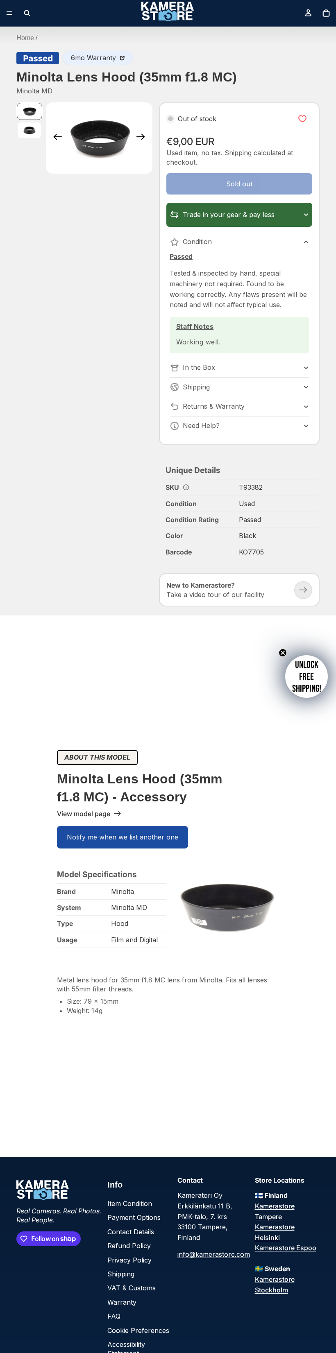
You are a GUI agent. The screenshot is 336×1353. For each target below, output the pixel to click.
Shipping (196, 387)
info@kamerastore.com (213, 1254)
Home (25, 37)
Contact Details (130, 1232)
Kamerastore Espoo (285, 1248)
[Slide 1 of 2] (29, 111)
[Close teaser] (283, 653)
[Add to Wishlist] (302, 119)
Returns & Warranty (214, 406)
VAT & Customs (131, 1288)
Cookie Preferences (138, 1330)
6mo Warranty (94, 58)
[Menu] (9, 13)
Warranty (121, 1302)
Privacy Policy (129, 1260)
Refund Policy (129, 1246)
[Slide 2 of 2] (29, 130)
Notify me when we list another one (122, 837)
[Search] (27, 13)
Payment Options (134, 1217)
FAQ (113, 1316)
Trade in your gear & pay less (229, 214)
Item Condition (129, 1203)
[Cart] (326, 13)
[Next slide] (143, 138)
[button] (306, 676)
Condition (197, 242)
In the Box (199, 367)
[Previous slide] (55, 138)
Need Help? (201, 425)
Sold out (239, 184)
